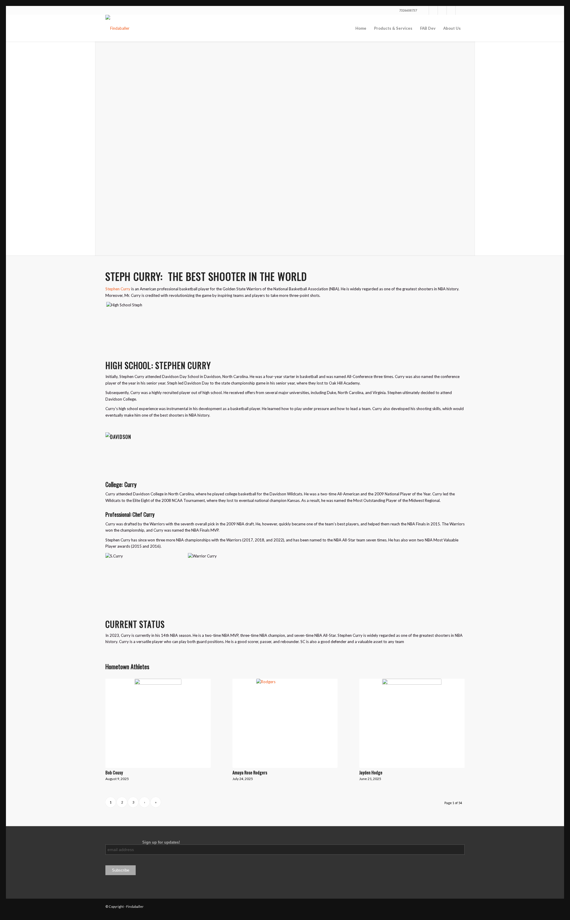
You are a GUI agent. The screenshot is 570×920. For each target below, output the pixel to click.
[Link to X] (424, 10)
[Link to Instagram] (460, 10)
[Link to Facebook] (433, 10)
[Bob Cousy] (158, 723)
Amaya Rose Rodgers (249, 772)
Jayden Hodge (370, 772)
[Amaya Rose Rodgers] (285, 723)
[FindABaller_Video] (117, 28)
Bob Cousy (114, 772)
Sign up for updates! (142, 842)
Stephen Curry (117, 288)
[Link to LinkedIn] (451, 10)
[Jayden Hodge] (412, 723)
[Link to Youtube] (442, 10)
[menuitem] (361, 28)
